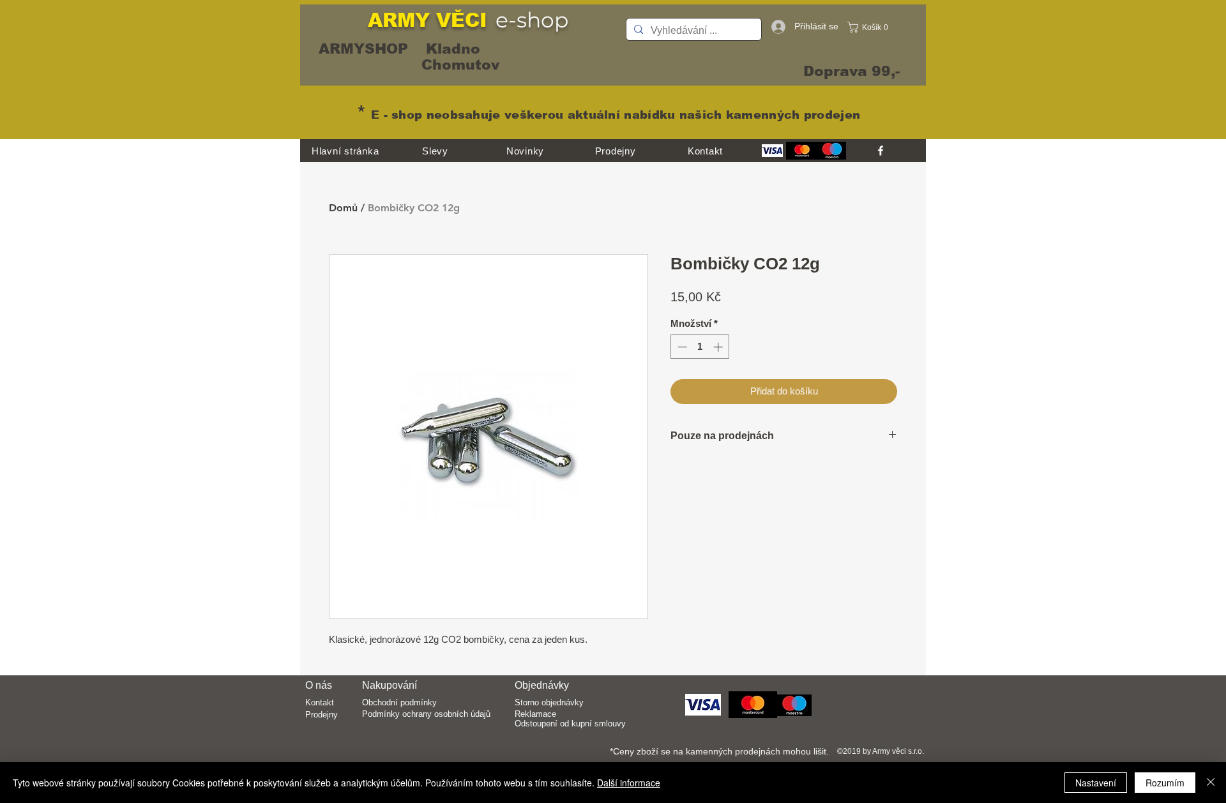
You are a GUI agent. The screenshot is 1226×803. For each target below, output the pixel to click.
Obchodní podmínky (399, 702)
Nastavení (1095, 782)
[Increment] (719, 347)
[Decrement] (681, 347)
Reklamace (535, 714)
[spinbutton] (700, 347)
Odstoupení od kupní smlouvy (570, 723)
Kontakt (319, 702)
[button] (871, 27)
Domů (343, 208)
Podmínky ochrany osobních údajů (426, 714)
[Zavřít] (1210, 782)
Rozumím (1165, 782)
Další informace (628, 782)
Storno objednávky (549, 702)
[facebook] (880, 150)
